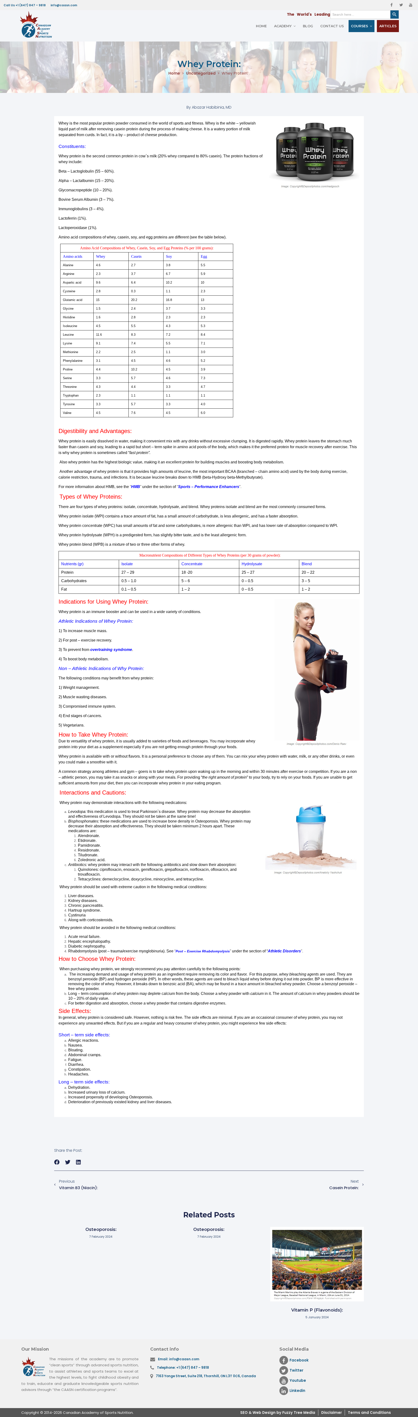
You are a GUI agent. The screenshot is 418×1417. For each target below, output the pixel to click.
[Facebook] (391, 5)
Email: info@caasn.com (178, 1359)
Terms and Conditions (369, 1412)
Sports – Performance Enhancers (208, 487)
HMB (135, 487)
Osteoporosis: (101, 1229)
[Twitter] (401, 5)
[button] (57, 1162)
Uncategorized (201, 73)
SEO (244, 1412)
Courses (359, 26)
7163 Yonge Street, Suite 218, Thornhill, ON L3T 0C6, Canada (206, 1376)
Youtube (298, 1380)
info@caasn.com (64, 5)
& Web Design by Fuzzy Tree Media (282, 1412)
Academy (282, 26)
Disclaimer (331, 1412)
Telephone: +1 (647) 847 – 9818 (183, 1367)
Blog (308, 26)
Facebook (299, 1360)
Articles (387, 26)
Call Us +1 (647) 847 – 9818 (25, 5)
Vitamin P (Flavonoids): (317, 1310)
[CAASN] (37, 24)
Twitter (296, 1370)
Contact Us (332, 26)
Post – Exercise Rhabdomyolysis (203, 951)
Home (261, 26)
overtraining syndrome (111, 650)
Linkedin (297, 1390)
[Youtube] (410, 5)
